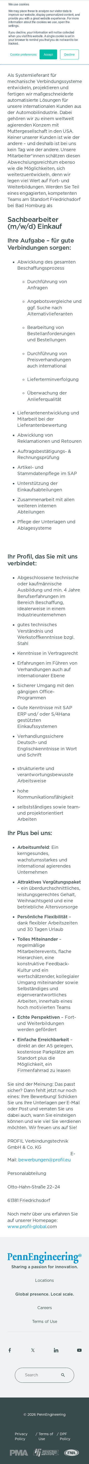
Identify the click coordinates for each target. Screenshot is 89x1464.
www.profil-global (26, 1226)
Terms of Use (44, 1321)
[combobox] (38, 1375)
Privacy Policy (21, 1436)
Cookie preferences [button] (23, 54)
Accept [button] (48, 54)
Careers (44, 1307)
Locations (44, 1280)
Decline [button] (69, 54)
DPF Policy (65, 1436)
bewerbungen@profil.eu (44, 1159)
